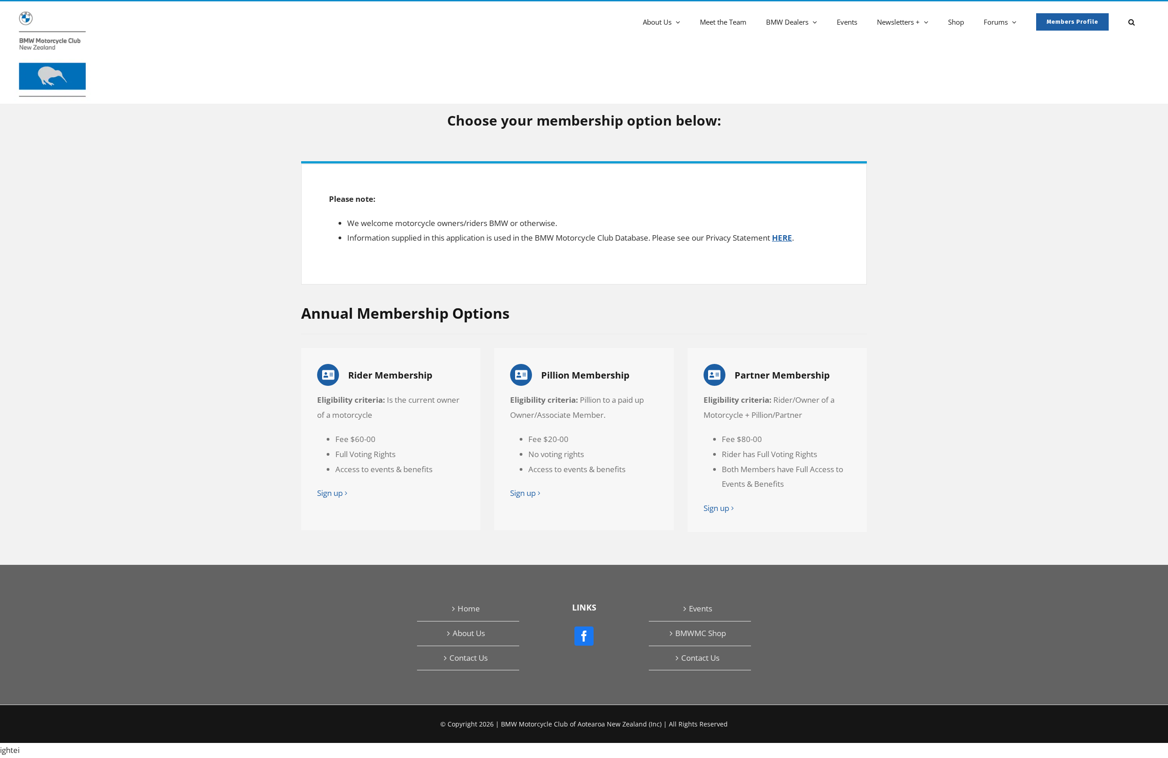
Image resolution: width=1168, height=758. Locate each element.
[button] (1131, 21)
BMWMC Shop (700, 633)
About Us (469, 633)
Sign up (330, 493)
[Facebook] (584, 636)
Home (469, 608)
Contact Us (468, 658)
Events (700, 608)
